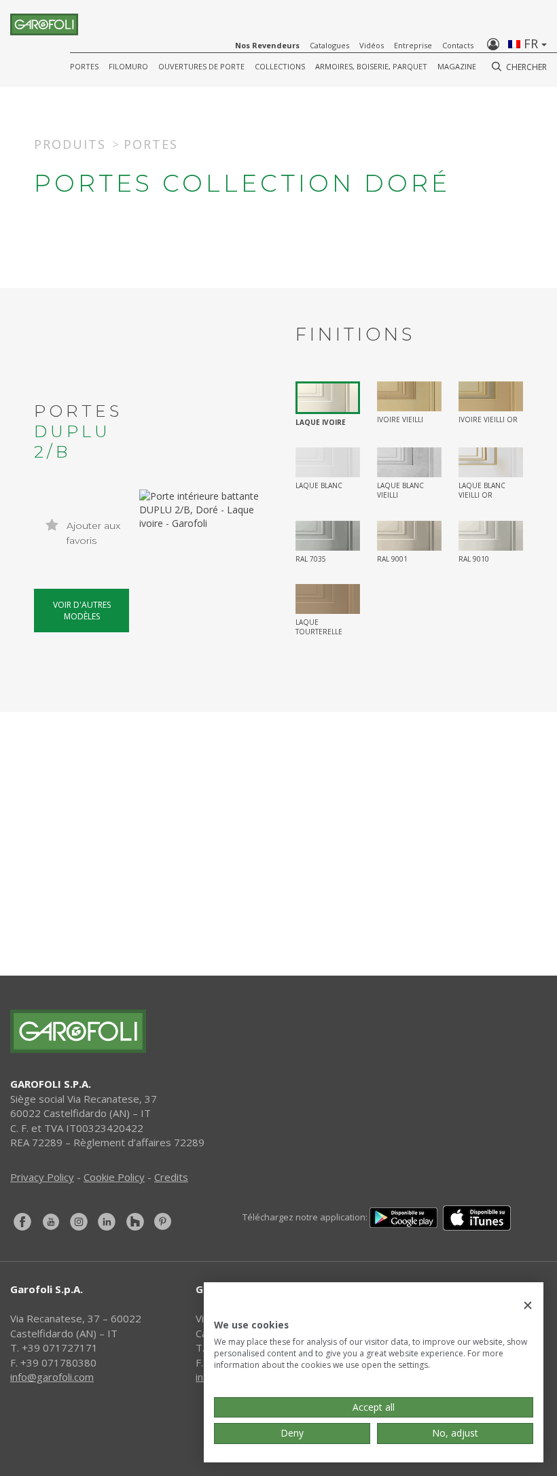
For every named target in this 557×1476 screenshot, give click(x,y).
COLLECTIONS (280, 66)
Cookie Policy (114, 1177)
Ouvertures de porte (201, 66)
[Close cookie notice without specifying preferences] (527, 1305)
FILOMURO (128, 66)
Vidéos (371, 45)
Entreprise (413, 45)
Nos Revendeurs (267, 45)
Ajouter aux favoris (92, 533)
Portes (84, 66)
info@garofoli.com (52, 1377)
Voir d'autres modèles (82, 610)
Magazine (456, 66)
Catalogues (329, 45)
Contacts (457, 45)
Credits (171, 1177)
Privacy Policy (42, 1177)
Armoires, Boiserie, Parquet (371, 66)
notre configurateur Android (294, 948)
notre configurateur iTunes (294, 901)
